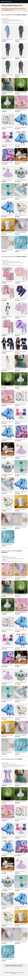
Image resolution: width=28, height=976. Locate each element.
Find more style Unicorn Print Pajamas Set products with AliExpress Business (13, 9)
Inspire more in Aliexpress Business (14, 965)
